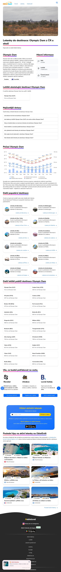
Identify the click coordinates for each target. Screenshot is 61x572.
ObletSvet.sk (30, 556)
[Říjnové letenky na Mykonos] (44, 449)
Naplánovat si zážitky (30, 395)
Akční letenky (30, 537)
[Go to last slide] (2, 388)
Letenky (22, 4)
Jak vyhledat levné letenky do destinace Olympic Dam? (19, 130)
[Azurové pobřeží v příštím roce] (16, 493)
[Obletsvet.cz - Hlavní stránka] (7, 3)
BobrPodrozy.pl (30, 558)
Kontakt (30, 550)
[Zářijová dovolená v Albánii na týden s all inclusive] (16, 449)
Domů (16, 4)
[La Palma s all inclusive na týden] (44, 472)
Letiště (30, 540)
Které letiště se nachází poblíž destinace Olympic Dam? (19, 127)
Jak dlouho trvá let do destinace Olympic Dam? (17, 115)
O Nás (30, 553)
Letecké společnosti (30, 543)
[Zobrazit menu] (57, 2)
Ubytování (29, 4)
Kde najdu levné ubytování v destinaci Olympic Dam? (18, 134)
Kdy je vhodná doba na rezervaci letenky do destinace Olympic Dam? (23, 123)
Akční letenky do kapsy (30, 528)
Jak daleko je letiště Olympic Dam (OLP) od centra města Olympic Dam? (24, 119)
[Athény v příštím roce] (16, 472)
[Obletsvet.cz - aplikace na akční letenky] (30, 426)
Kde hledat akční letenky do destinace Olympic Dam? (18, 138)
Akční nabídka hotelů (49, 395)
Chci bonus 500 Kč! (12, 395)
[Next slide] (58, 388)
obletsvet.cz (32, 569)
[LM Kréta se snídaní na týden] (44, 493)
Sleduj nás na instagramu (32, 523)
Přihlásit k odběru (45, 414)
